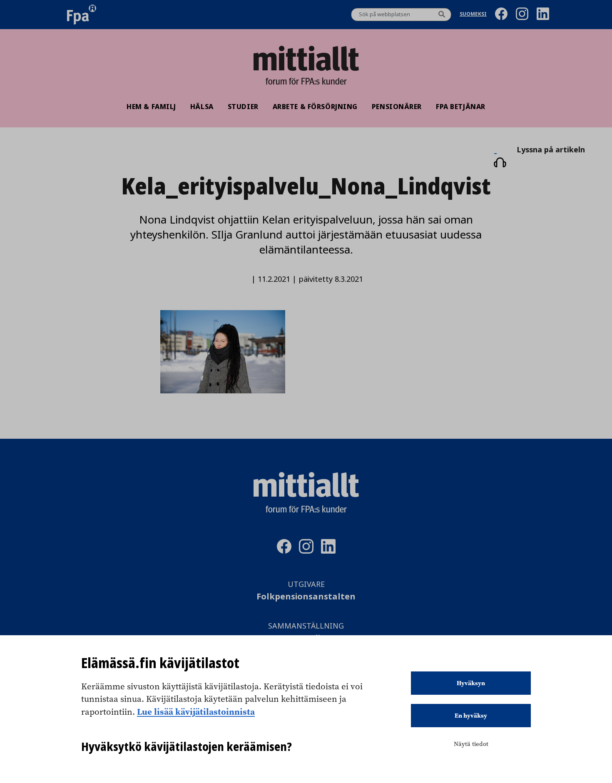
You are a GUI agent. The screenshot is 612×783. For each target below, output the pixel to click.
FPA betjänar (460, 107)
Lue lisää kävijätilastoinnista (196, 711)
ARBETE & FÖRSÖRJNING (315, 107)
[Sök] (441, 14)
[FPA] (81, 15)
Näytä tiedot (471, 744)
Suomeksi (473, 15)
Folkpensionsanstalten (306, 597)
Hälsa (202, 107)
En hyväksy (471, 715)
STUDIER (243, 107)
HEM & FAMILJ (151, 107)
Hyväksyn (471, 683)
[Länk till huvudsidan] (306, 58)
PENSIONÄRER (397, 107)
